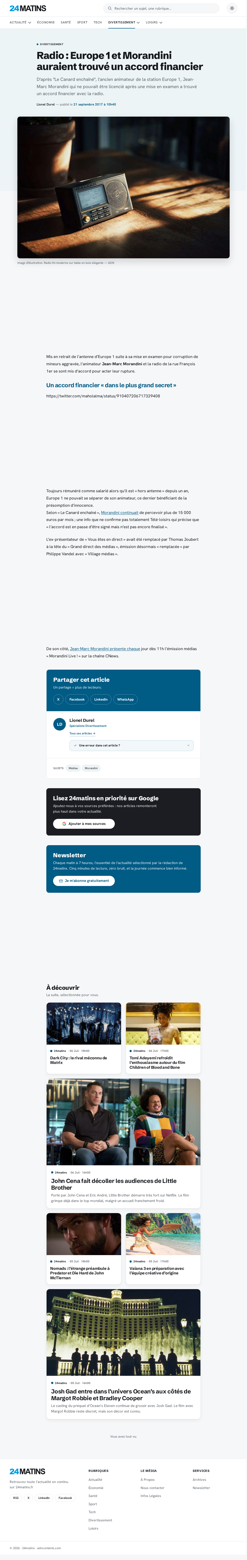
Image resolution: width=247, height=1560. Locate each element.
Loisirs (152, 22)
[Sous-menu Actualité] (29, 23)
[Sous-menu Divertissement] (138, 23)
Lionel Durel (46, 104)
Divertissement (121, 22)
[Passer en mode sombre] (232, 8)
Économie (46, 22)
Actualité (18, 22)
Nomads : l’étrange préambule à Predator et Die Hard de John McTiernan (78, 1273)
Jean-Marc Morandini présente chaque (105, 648)
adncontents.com (49, 1548)
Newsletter (198, 1488)
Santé (66, 22)
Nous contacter (150, 1488)
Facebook (77, 699)
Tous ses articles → (82, 733)
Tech (98, 22)
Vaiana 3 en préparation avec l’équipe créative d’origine (155, 1271)
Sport (82, 22)
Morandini (89, 768)
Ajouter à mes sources (85, 823)
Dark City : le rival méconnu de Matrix (76, 1060)
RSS (16, 1498)
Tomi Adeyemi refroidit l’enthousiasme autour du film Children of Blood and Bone (155, 1062)
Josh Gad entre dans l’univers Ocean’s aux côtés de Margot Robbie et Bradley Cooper (119, 1395)
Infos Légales (148, 1496)
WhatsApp (125, 699)
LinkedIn (101, 699)
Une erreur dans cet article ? (97, 745)
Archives (196, 1479)
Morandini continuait (119, 512)
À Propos (145, 1479)
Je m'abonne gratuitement (85, 880)
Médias (71, 768)
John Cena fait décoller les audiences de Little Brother (112, 1184)
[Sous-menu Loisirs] (160, 23)
